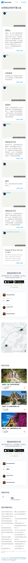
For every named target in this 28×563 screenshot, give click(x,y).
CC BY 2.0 (23, 25)
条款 (19, 557)
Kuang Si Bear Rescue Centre (14, 251)
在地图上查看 (19, 50)
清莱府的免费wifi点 (19, 523)
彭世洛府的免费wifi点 (20, 534)
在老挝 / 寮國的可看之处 (7, 514)
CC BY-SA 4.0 (22, 137)
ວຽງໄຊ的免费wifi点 (19, 548)
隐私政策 (4, 558)
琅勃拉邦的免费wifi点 (6, 518)
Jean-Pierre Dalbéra (16, 100)
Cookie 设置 (9, 558)
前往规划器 (23, 2)
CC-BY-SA (23, 176)
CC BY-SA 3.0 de (21, 68)
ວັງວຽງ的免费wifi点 (5, 548)
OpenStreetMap (16, 351)
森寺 (7, 181)
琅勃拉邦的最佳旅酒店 (6, 521)
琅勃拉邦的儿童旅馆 (6, 537)
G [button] (6, 345)
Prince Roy (18, 245)
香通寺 (8, 105)
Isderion (15, 68)
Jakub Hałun (16, 137)
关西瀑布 (8, 73)
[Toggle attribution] (25, 351)
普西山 (8, 30)
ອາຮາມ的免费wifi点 (19, 546)
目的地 (16, 557)
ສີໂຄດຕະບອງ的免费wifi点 (20, 511)
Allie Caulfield (17, 25)
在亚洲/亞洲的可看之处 (7, 511)
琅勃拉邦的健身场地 (6, 527)
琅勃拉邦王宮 (10, 142)
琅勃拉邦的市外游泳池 (6, 530)
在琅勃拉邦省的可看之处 (7, 516)
